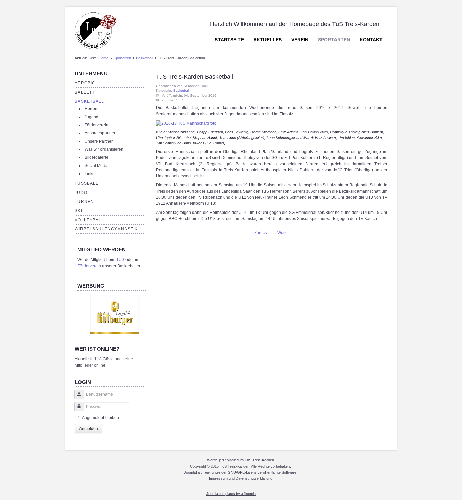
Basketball (144, 58)
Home (104, 58)
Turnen (84, 201)
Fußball (86, 183)
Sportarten (334, 39)
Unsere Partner (99, 141)
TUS (120, 259)
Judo (81, 192)
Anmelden (88, 428)
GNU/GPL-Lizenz (242, 472)
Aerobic (85, 83)
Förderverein (96, 125)
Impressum (218, 478)
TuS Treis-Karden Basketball (194, 76)
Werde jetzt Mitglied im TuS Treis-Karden (240, 460)
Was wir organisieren (104, 149)
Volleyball (89, 220)
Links (89, 173)
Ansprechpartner (100, 133)
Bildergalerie (96, 157)
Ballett (85, 92)
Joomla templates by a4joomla (231, 494)
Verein (299, 39)
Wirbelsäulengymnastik (106, 229)
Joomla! (190, 472)
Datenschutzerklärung (254, 478)
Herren (91, 108)
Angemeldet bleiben (100, 417)
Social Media (97, 165)
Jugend (91, 117)
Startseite (229, 39)
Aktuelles (267, 39)
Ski (78, 210)
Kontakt (371, 39)
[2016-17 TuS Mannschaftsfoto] (186, 123)
